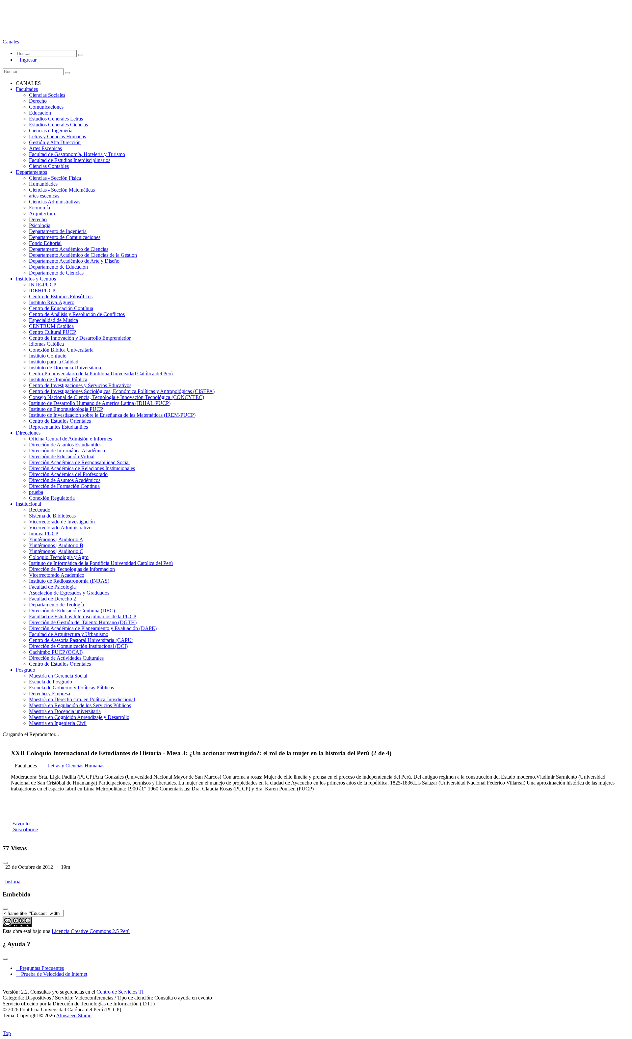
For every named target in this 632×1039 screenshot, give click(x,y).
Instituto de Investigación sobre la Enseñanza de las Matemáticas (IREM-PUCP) (112, 415)
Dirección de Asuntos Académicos (64, 480)
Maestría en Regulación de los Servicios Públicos (80, 705)
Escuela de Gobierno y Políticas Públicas (71, 687)
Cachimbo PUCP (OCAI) (56, 652)
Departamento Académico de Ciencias (68, 249)
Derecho (38, 101)
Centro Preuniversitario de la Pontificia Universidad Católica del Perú (101, 373)
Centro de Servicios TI (120, 992)
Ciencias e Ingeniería (50, 130)
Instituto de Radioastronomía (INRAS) (69, 581)
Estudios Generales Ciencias (58, 124)
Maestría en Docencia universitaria (65, 711)
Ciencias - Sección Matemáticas (62, 190)
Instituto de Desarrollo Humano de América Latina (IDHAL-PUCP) (100, 403)
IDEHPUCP (42, 290)
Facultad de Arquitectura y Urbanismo (68, 634)
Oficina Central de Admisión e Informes (70, 438)
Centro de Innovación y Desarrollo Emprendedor (80, 338)
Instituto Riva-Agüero (51, 302)
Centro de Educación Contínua (61, 308)
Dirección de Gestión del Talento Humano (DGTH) (83, 622)
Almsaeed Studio (74, 1015)
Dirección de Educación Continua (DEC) (72, 610)
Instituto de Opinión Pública (58, 379)
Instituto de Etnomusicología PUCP (66, 409)
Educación (40, 113)
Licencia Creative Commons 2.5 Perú (91, 931)
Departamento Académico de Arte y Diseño (74, 261)
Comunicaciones (46, 107)
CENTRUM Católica (51, 326)
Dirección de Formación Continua (64, 486)
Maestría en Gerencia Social (58, 676)
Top (7, 1033)
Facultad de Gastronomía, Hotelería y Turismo (77, 154)
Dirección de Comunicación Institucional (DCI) (78, 646)
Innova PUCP (43, 533)
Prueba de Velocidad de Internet (52, 974)
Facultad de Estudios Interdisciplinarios (69, 160)
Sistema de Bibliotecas (52, 516)
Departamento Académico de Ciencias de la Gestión (83, 255)
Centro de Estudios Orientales (60, 421)
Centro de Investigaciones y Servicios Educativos (80, 385)
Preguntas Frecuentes (40, 968)
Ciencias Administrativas (54, 201)
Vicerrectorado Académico (56, 575)
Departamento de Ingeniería (58, 231)
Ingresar (26, 60)
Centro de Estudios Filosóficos (60, 296)
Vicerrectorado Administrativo (60, 527)
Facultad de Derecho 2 (52, 598)
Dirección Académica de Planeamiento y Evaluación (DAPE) (93, 628)
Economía (39, 207)
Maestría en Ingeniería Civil (58, 723)
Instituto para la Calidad (53, 361)
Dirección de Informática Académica (67, 450)
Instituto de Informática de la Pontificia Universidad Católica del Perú (101, 563)
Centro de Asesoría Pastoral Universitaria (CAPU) (81, 640)
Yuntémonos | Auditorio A (56, 539)
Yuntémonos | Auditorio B (56, 545)
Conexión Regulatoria (52, 498)
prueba (36, 492)
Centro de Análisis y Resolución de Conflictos (77, 314)
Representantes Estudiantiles (58, 427)
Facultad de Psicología (52, 587)
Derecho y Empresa (49, 693)
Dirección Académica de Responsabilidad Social (79, 462)
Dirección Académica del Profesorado (68, 474)
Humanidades (43, 184)
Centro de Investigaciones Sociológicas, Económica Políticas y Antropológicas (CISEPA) (122, 391)
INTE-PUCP (42, 284)
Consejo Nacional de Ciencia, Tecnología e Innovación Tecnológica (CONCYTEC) (116, 397)
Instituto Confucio (47, 356)
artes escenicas (44, 196)
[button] (11, 41)
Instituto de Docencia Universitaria (65, 367)
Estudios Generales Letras (56, 118)
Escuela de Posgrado (50, 681)
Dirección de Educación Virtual (61, 456)
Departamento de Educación (58, 267)
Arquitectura (42, 213)
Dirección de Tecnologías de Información (72, 569)
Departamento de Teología (56, 604)
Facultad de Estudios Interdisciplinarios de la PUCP (82, 616)
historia (12, 881)
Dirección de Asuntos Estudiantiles (65, 444)
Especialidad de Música (53, 320)
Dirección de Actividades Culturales (66, 658)
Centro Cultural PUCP (52, 332)
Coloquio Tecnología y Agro (59, 557)
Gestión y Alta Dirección (55, 142)
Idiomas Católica (46, 344)
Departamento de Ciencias (56, 273)
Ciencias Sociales (47, 95)
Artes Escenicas (45, 148)
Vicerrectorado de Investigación (62, 521)
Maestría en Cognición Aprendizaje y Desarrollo (79, 717)
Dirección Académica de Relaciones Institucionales (82, 468)
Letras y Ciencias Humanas (57, 136)
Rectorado (39, 510)
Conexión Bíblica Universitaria (61, 350)
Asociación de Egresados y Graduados (69, 593)
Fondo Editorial (45, 243)
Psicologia (39, 225)
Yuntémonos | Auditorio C (56, 551)
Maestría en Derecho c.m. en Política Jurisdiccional (82, 699)
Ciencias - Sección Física (55, 178)
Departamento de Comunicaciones (64, 237)
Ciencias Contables (49, 166)
